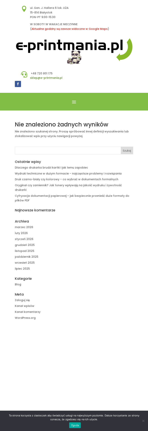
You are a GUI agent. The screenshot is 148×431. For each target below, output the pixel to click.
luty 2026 (21, 233)
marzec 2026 (24, 227)
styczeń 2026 (24, 239)
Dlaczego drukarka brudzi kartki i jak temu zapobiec (51, 167)
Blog (18, 284)
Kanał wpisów (24, 306)
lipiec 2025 (22, 269)
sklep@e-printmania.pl (46, 78)
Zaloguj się (22, 300)
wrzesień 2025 (25, 263)
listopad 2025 (24, 251)
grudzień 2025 (25, 245)
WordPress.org (25, 318)
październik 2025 (26, 257)
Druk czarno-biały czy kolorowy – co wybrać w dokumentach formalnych (66, 179)
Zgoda (75, 425)
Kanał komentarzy (27, 312)
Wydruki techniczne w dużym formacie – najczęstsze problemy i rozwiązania (68, 173)
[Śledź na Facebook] (18, 84)
